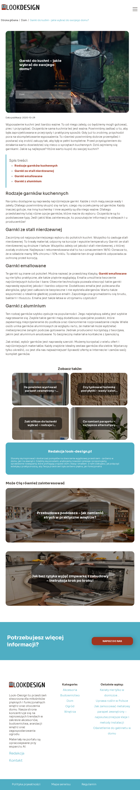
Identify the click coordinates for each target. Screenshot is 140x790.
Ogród (69, 706)
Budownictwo (70, 695)
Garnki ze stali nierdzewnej (34, 171)
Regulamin (89, 784)
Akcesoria (70, 690)
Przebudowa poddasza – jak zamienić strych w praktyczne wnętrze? (70, 515)
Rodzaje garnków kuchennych (36, 165)
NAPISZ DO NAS (112, 641)
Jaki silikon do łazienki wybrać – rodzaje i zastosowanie (40, 423)
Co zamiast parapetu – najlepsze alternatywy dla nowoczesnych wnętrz (99, 423)
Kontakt (16, 760)
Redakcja (16, 753)
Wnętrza (70, 711)
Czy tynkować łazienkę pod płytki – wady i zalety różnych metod (99, 389)
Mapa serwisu (61, 784)
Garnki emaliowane (29, 176)
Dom (24, 20)
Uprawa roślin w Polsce (112, 701)
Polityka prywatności (26, 784)
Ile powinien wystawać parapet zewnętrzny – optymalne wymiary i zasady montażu (40, 389)
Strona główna (10, 20)
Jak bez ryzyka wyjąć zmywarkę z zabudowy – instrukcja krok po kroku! (70, 578)
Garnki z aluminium (28, 181)
